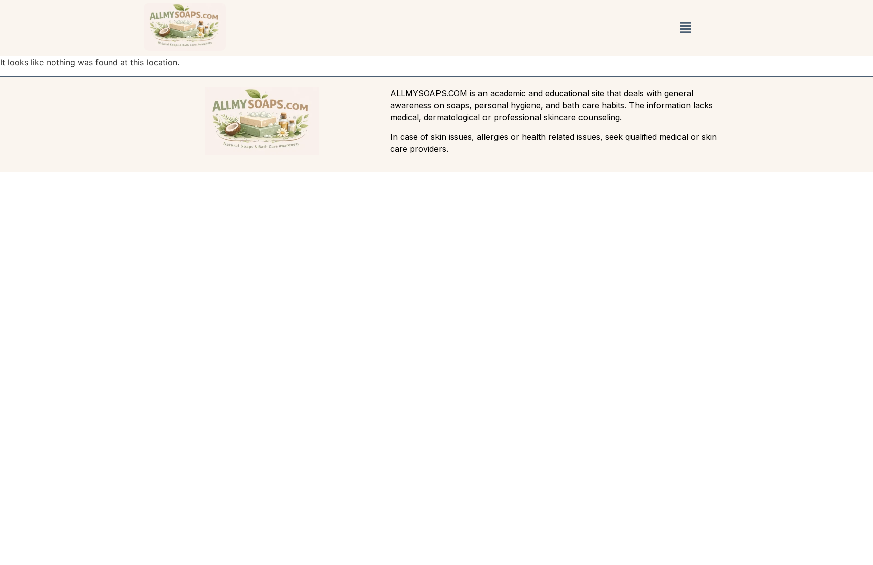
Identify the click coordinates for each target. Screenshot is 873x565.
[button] (685, 28)
